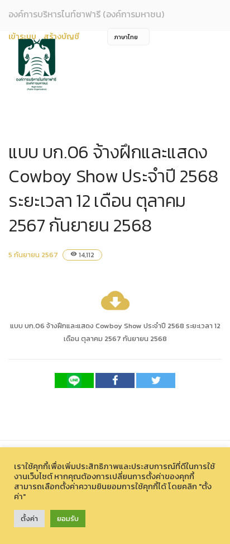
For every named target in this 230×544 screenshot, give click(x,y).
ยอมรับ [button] (68, 518)
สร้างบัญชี (61, 36)
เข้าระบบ (22, 36)
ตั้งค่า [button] (29, 518)
